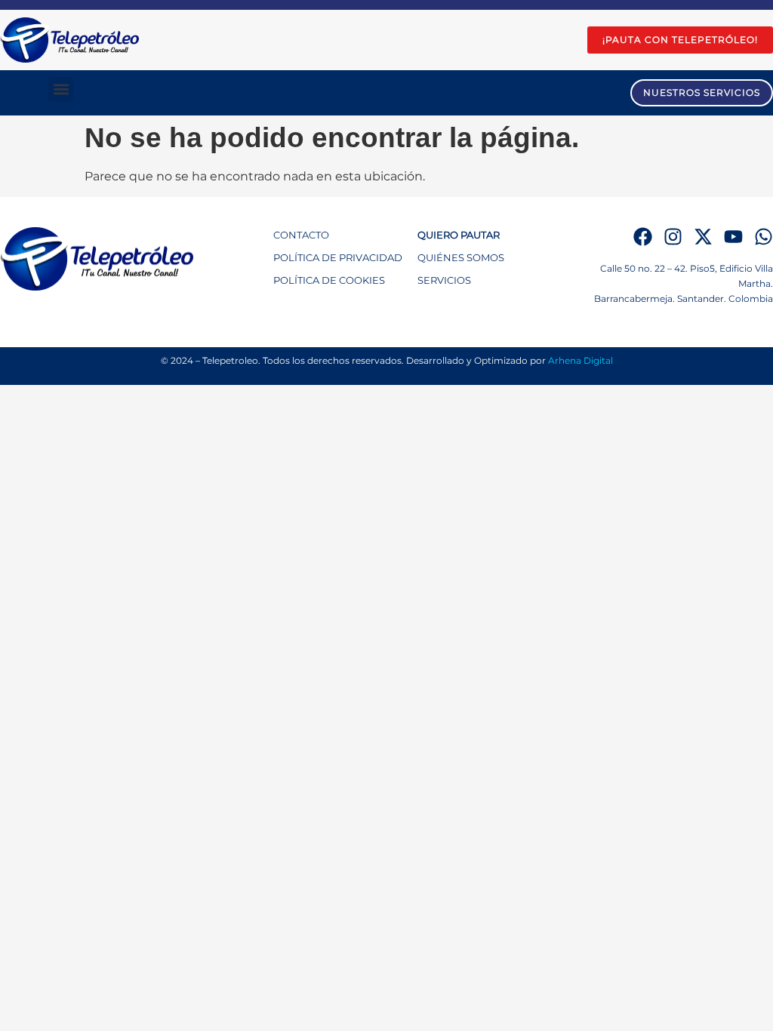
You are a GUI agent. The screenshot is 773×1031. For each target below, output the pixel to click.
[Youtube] (733, 236)
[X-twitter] (703, 236)
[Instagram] (673, 236)
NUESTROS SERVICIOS (701, 92)
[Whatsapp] (763, 236)
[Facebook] (642, 236)
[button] (60, 89)
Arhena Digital (580, 360)
